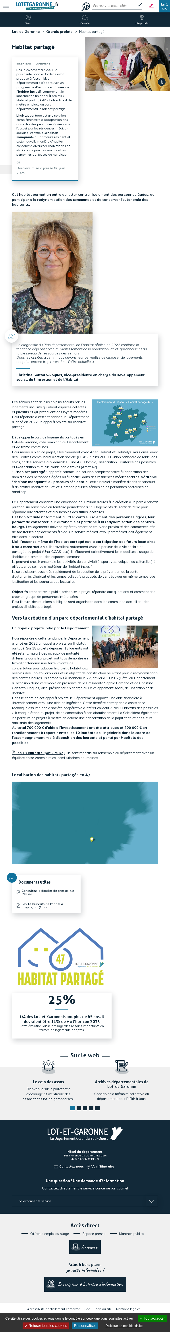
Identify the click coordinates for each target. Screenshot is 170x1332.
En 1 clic (164, 6)
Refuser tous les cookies (47, 1326)
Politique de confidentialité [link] (124, 1326)
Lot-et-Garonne (26, 31)
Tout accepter (154, 1318)
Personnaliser (85, 1326)
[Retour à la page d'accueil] (37, 6)
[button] (72, 1108)
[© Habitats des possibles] (162, 82)
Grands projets (59, 31)
